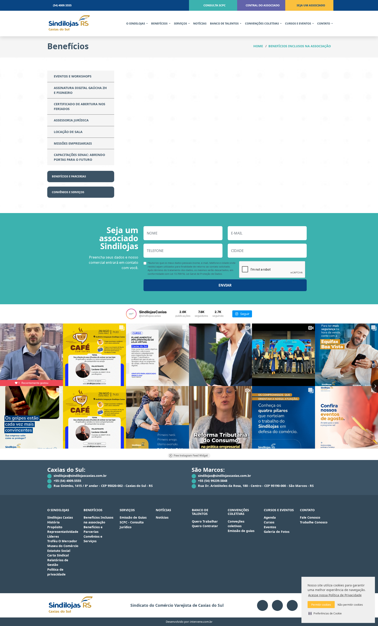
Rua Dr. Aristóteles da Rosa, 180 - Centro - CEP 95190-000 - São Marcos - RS (255, 486)
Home (258, 46)
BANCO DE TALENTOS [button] (224, 23)
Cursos (269, 522)
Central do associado (262, 5)
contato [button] (324, 23)
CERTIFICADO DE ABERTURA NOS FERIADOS (79, 106)
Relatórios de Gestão (57, 562)
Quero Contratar (205, 526)
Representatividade (62, 532)
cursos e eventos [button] (298, 23)
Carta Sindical (58, 555)
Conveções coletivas (236, 523)
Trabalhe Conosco (313, 522)
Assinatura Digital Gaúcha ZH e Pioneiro (80, 90)
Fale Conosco (310, 517)
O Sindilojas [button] (136, 23)
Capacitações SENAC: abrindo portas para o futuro (79, 157)
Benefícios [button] (159, 23)
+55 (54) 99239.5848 (212, 481)
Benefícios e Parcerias (69, 176)
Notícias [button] (199, 23)
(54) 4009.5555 (62, 5)
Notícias (162, 517)
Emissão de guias (241, 531)
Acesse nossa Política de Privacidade (335, 595)
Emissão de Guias (133, 517)
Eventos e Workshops (72, 76)
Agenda (270, 517)
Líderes (53, 536)
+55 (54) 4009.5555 (67, 481)
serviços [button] (181, 23)
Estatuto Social (58, 551)
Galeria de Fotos (276, 532)
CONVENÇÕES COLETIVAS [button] (262, 23)
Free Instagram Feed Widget (191, 455)
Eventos (270, 527)
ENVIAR (225, 285)
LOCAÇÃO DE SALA (68, 132)
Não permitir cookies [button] (350, 605)
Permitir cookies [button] (321, 605)
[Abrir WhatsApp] (367, 615)
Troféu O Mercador (62, 541)
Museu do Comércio (62, 546)
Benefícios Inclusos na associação (299, 46)
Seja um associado (310, 5)
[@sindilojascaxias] (131, 314)
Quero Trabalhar (205, 521)
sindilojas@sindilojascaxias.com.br (80, 476)
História (53, 522)
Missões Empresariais (73, 143)
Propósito (54, 527)
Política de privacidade (56, 571)
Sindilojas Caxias (60, 517)
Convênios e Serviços (68, 192)
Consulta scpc (214, 5)
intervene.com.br (201, 622)
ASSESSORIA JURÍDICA (71, 120)
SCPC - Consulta (132, 522)
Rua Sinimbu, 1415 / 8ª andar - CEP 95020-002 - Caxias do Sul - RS (103, 486)
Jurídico (125, 527)
